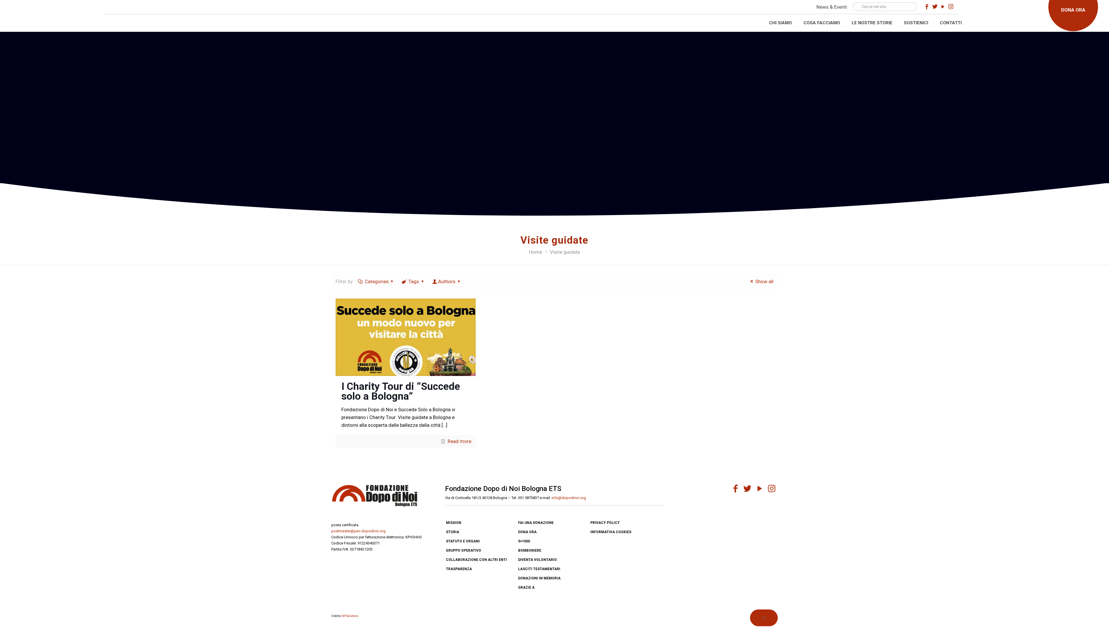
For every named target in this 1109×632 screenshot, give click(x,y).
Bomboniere (529, 550)
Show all (764, 281)
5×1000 (524, 541)
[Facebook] (927, 6)
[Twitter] (935, 6)
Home (535, 252)
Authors (446, 281)
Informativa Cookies (610, 532)
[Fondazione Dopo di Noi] (54, 18)
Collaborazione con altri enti (476, 560)
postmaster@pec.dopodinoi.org (358, 531)
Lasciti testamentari (539, 569)
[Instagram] (951, 6)
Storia (452, 532)
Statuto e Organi (463, 541)
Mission (453, 523)
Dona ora (527, 532)
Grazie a (526, 587)
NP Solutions (350, 616)
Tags (413, 281)
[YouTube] (943, 6)
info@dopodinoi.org (569, 498)
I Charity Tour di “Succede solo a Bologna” (400, 391)
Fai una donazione (536, 523)
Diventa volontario (537, 560)
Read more (459, 441)
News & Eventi (831, 7)
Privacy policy (605, 523)
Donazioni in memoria (539, 578)
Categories (377, 281)
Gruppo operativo (463, 550)
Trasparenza (459, 569)
